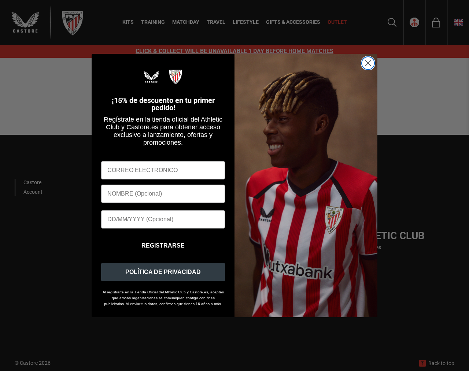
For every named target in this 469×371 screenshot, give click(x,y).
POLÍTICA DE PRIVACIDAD (163, 272)
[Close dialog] (368, 63)
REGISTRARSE (163, 245)
